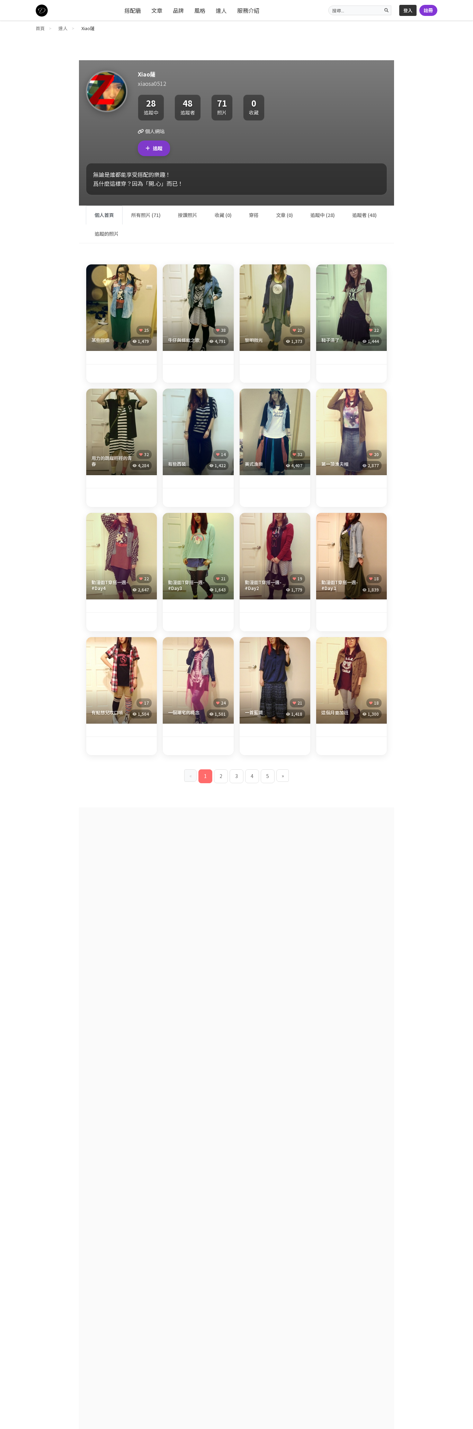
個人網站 (154, 131)
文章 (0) (284, 214)
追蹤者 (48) (364, 214)
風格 (199, 10)
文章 (156, 10)
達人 (221, 10)
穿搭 (254, 214)
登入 (407, 10)
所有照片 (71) (146, 214)
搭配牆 (132, 10)
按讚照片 (187, 214)
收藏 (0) (223, 214)
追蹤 (157, 148)
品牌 (178, 10)
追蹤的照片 (107, 233)
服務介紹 (248, 10)
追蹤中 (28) (322, 214)
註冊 (428, 10)
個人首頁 (104, 214)
